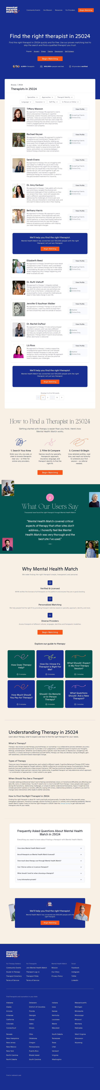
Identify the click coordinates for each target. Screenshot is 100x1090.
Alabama (9, 1003)
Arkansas (9, 1015)
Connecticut (11, 1028)
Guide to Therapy (13, 972)
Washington (56, 1059)
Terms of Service (12, 980)
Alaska (8, 1007)
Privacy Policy (57, 976)
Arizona (9, 1011)
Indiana (55, 1003)
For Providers (70, 10)
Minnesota (79, 1011)
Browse (13, 85)
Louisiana (55, 1019)
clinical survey (65, 803)
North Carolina (12, 1055)
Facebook (75, 968)
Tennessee (56, 1038)
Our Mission (47, 10)
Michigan (78, 1007)
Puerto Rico (33, 1051)
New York (10, 1051)
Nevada (9, 1034)
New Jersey (10, 1042)
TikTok (73, 976)
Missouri (78, 1019)
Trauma (50, 51)
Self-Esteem (69, 51)
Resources (58, 10)
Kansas (54, 1011)
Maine (54, 1024)
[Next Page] (61, 397)
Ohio (31, 1034)
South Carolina (35, 1059)
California (10, 1019)
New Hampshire (12, 1038)
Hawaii (31, 1019)
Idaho (31, 1024)
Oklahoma (33, 1038)
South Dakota (57, 1034)
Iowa (54, 1007)
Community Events (33, 10)
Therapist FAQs (32, 976)
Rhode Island (34, 1055)
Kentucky (55, 1015)
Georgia (32, 1015)
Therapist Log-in (32, 972)
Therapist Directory (14, 976)
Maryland (55, 1028)
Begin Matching (86, 10)
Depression (59, 51)
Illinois (31, 1028)
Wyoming (78, 1042)
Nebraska (78, 1028)
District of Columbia (37, 1007)
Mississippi (79, 1015)
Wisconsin (79, 1038)
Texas (54, 1042)
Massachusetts (81, 1003)
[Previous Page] (38, 397)
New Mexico (11, 1047)
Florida (32, 1011)
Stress (43, 51)
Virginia (55, 1055)
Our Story (55, 972)
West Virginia (80, 1034)
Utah (54, 1047)
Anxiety (36, 51)
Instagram (75, 972)
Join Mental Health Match (36, 968)
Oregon (32, 1042)
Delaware (33, 1003)
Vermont (55, 1051)
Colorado (9, 1024)
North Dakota (11, 1059)
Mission (55, 968)
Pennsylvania (34, 1047)
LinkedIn (74, 980)
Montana (78, 1024)
